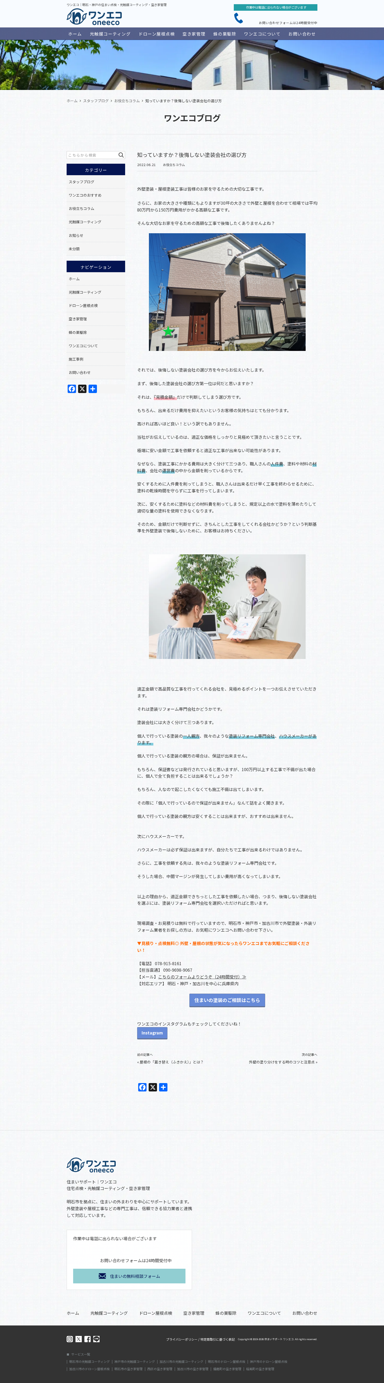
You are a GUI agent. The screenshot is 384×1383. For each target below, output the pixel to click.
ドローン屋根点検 (156, 34)
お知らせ (76, 235)
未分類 (74, 248)
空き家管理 (194, 34)
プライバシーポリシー (181, 1339)
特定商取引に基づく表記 (217, 1339)
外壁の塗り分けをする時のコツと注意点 (282, 1062)
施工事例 (76, 359)
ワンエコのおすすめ (85, 195)
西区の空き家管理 (159, 1368)
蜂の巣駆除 (224, 34)
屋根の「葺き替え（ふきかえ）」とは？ (172, 1062)
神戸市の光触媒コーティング (134, 1361)
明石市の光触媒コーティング (89, 1361)
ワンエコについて (262, 34)
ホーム (75, 34)
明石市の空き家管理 (128, 1368)
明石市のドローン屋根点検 (226, 1361)
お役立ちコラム (174, 164)
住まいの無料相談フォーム (135, 1276)
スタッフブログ (81, 181)
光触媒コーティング (110, 34)
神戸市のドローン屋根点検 (268, 1361)
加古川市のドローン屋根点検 (89, 1368)
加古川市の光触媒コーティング (181, 1361)
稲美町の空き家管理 (260, 1368)
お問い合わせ (302, 34)
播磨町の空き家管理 (227, 1368)
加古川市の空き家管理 (192, 1368)
